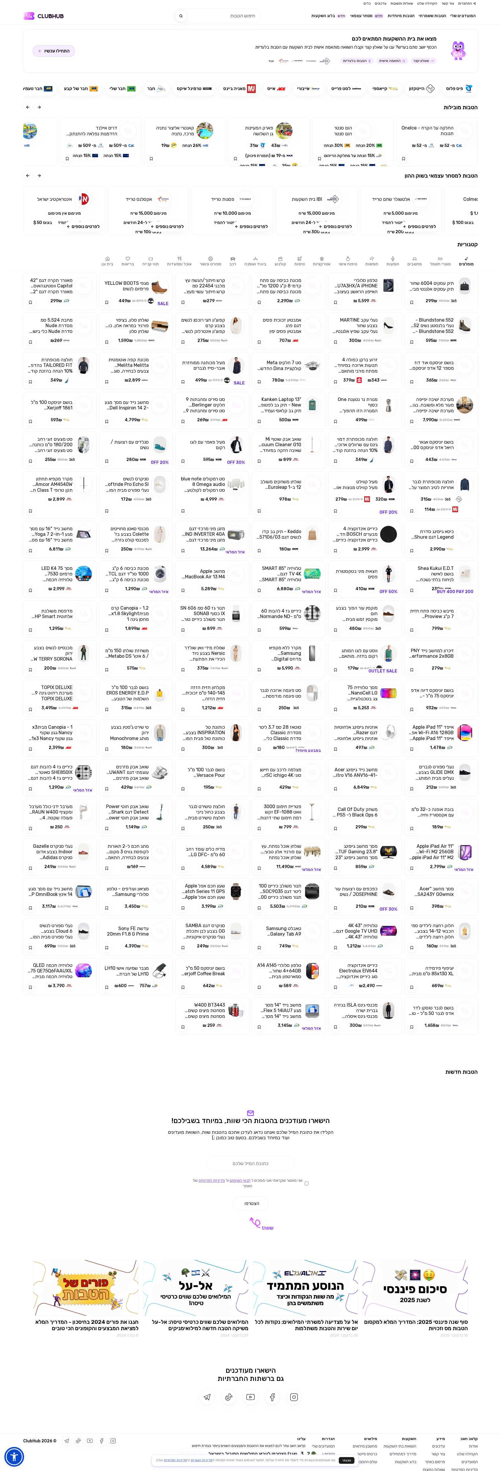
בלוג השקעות (328, 15)
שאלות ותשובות (402, 3)
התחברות (465, 3)
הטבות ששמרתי (432, 15)
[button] (400, 210)
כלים (367, 3)
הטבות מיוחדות (401, 15)
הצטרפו (251, 1322)
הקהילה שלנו (427, 3)
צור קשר (447, 3)
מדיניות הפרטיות (212, 1299)
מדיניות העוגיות (202, 1460)
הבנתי (346, 1460)
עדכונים (380, 3)
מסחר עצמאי (366, 15)
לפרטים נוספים (422, 226)
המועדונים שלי (463, 15)
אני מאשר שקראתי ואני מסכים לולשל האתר (247, 1302)
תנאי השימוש (240, 1299)
